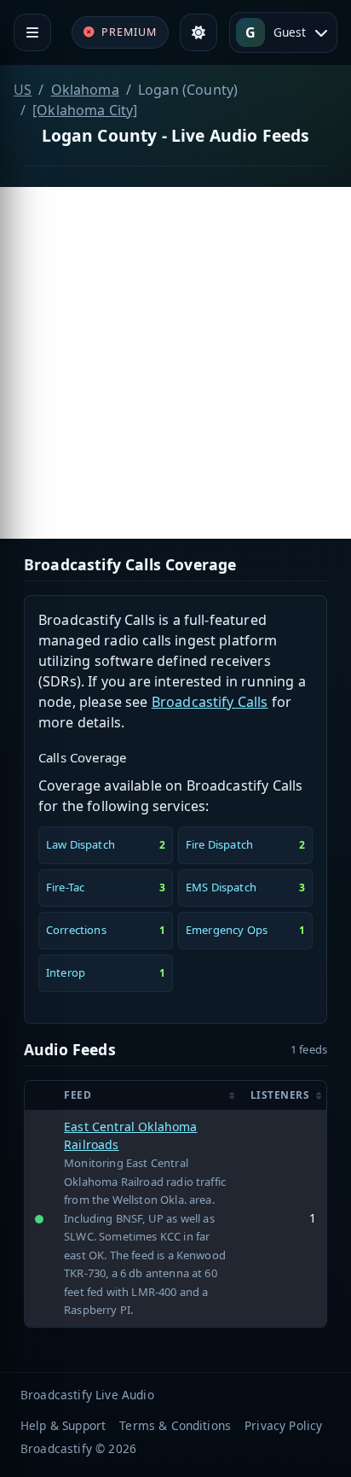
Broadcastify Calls (210, 701)
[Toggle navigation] (32, 32)
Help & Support (63, 1425)
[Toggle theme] (198, 32)
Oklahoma (85, 89)
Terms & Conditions (175, 1425)
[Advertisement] (175, 363)
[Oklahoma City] (84, 110)
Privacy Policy (283, 1425)
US (23, 89)
